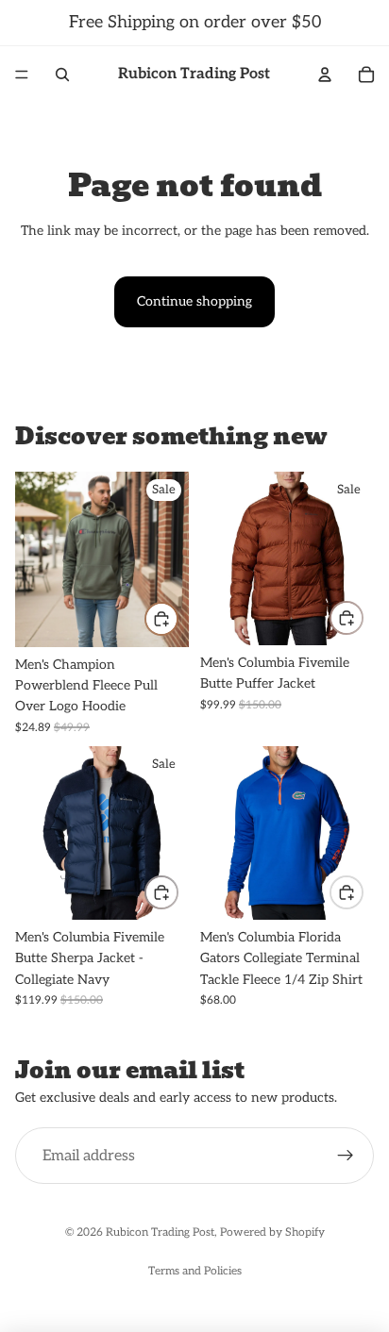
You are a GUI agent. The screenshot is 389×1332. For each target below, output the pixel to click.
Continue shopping (194, 301)
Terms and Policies (195, 1271)
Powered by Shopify (272, 1232)
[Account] (325, 74)
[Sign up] (345, 1156)
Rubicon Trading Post (160, 1232)
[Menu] (21, 74)
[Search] (62, 74)
